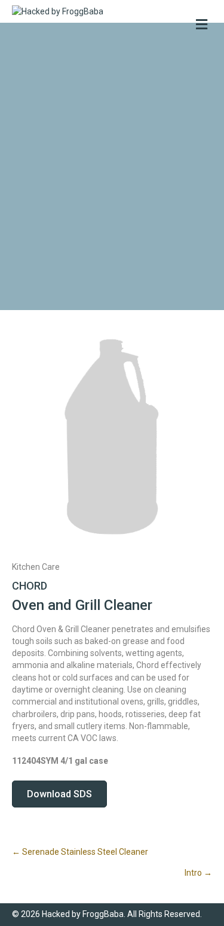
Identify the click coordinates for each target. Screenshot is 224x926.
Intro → (198, 873)
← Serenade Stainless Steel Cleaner (80, 852)
